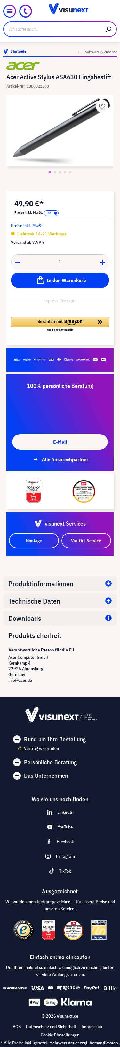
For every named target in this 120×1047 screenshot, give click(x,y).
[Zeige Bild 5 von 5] (70, 172)
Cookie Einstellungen (60, 1035)
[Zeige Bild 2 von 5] (55, 172)
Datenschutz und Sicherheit (51, 1026)
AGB (17, 1026)
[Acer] (60, 66)
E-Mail (60, 442)
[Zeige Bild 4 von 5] (65, 172)
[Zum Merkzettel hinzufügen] (102, 106)
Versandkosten (104, 1043)
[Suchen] (109, 29)
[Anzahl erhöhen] (102, 262)
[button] (60, 324)
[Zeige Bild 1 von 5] (50, 172)
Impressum (91, 1026)
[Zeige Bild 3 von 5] (60, 172)
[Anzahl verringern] (17, 262)
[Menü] (9, 11)
